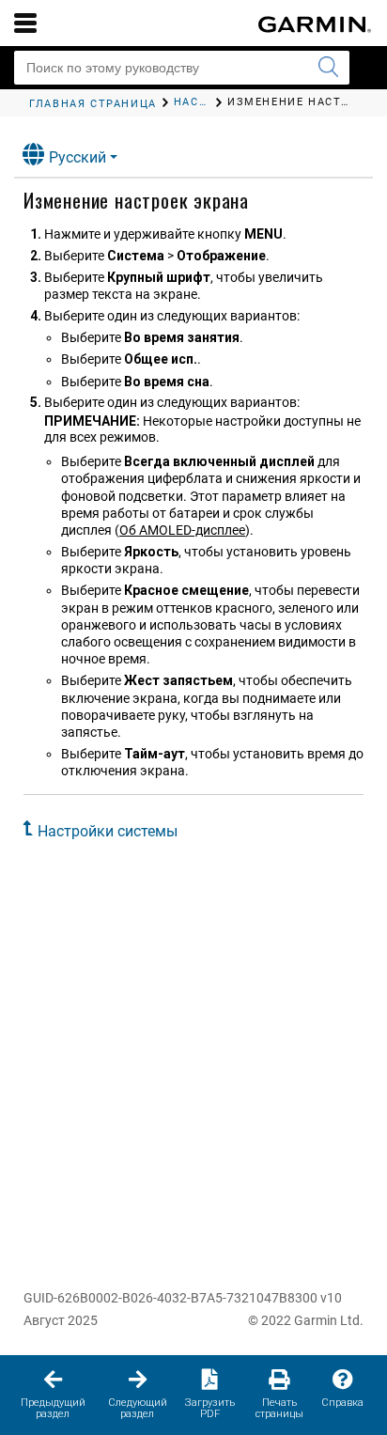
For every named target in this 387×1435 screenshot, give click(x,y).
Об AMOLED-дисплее (182, 530)
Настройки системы (108, 831)
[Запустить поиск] (327, 68)
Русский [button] (77, 157)
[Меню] (25, 22)
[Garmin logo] (314, 24)
